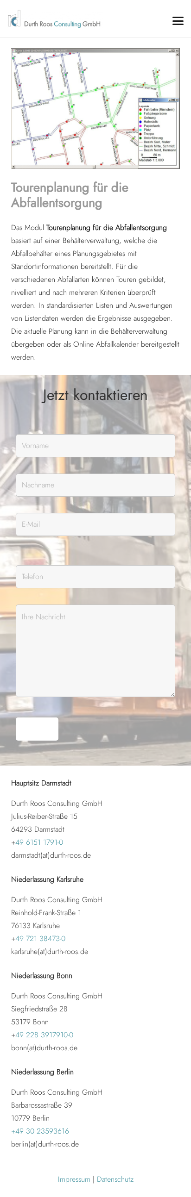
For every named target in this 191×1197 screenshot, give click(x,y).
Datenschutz (115, 1179)
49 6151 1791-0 (39, 842)
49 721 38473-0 (40, 938)
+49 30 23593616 (40, 1131)
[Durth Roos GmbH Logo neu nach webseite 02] (55, 18)
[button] (178, 20)
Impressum (74, 1179)
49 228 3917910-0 (44, 1034)
